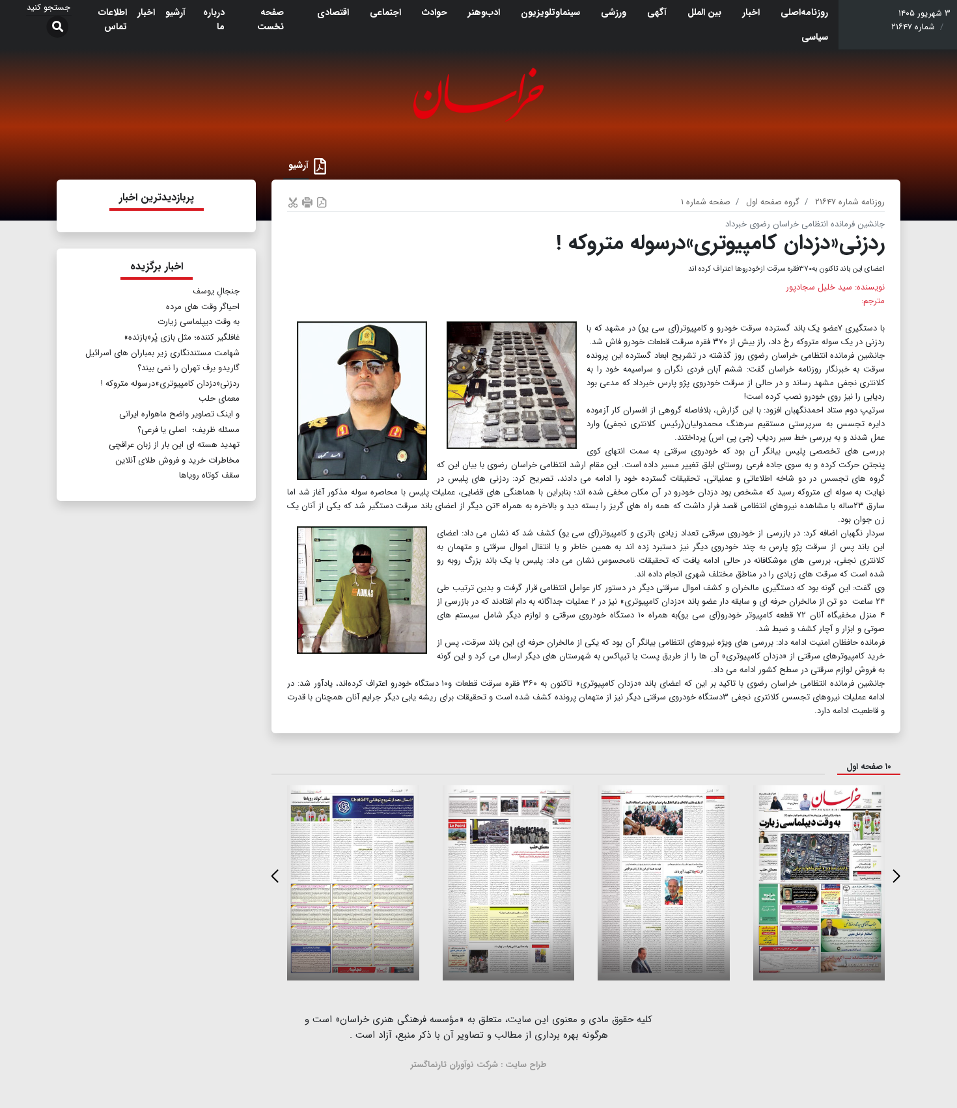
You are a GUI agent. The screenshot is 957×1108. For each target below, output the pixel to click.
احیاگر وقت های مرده (203, 307)
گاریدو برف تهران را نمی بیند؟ (188, 368)
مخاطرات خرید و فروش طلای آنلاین (177, 460)
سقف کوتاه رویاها (209, 475)
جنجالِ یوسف (216, 291)
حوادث (434, 12)
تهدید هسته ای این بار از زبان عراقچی (174, 445)
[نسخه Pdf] (321, 202)
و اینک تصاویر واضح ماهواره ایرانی (179, 414)
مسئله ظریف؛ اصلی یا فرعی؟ (188, 430)
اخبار (751, 12)
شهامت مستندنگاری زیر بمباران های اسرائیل (162, 353)
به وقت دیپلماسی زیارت (199, 322)
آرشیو (175, 12)
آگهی (657, 12)
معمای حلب (219, 398)
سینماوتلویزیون (550, 12)
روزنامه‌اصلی (804, 12)
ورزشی (613, 12)
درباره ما (214, 19)
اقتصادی (333, 12)
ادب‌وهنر (484, 12)
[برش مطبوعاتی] (293, 202)
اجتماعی (385, 12)
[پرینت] (307, 202)
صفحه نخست (270, 19)
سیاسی (814, 37)
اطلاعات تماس (112, 19)
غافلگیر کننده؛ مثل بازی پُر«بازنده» (182, 337)
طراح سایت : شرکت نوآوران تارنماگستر (479, 1065)
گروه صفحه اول (772, 202)
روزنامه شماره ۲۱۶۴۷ (850, 202)
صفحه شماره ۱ (705, 202)
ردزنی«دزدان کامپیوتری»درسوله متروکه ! (170, 383)
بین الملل (704, 12)
